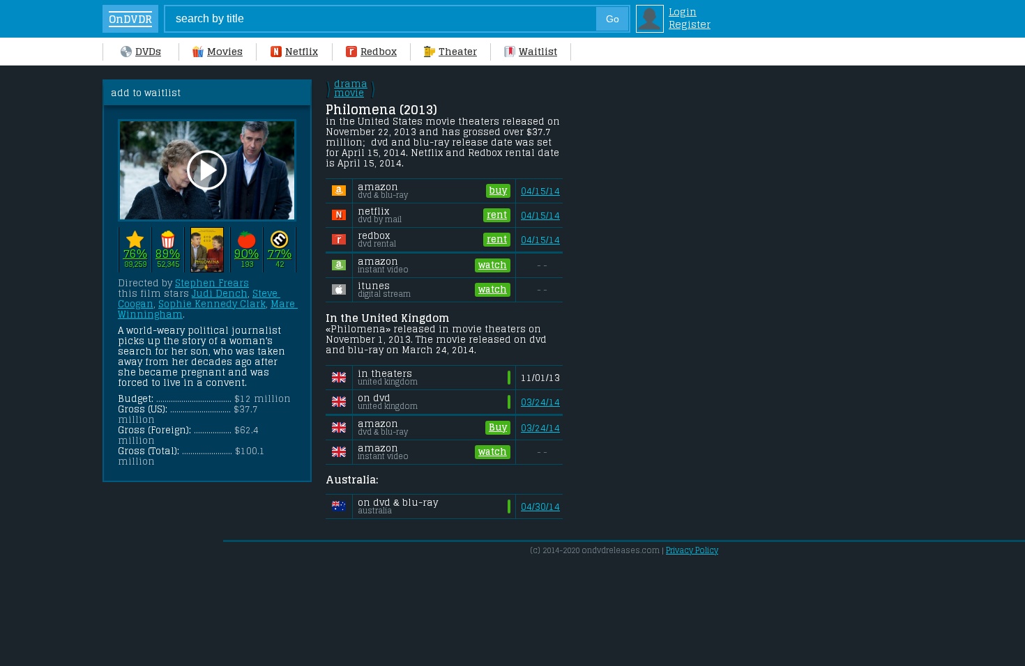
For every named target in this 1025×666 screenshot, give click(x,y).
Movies (225, 51)
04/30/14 (540, 507)
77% (279, 254)
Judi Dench (220, 293)
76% (135, 254)
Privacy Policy (692, 550)
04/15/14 (540, 191)
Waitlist (538, 51)
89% (167, 254)
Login (683, 11)
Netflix (301, 51)
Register (690, 24)
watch (492, 265)
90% (246, 254)
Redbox (378, 51)
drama (350, 88)
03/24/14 (540, 402)
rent (497, 215)
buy (498, 190)
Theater (458, 51)
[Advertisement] (684, 288)
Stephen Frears (212, 283)
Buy (498, 427)
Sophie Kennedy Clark (212, 304)
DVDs (148, 51)
